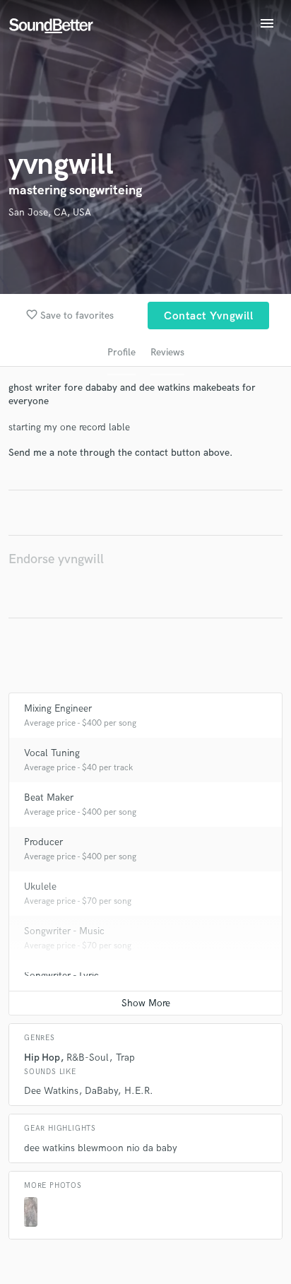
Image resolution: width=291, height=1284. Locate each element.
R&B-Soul (87, 1058)
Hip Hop (42, 1058)
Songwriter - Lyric (61, 976)
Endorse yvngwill (56, 559)
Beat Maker (48, 797)
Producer (43, 842)
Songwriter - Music (64, 931)
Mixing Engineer (58, 708)
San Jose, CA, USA (49, 212)
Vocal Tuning (52, 753)
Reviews (167, 352)
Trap (125, 1058)
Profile (121, 352)
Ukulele (40, 886)
